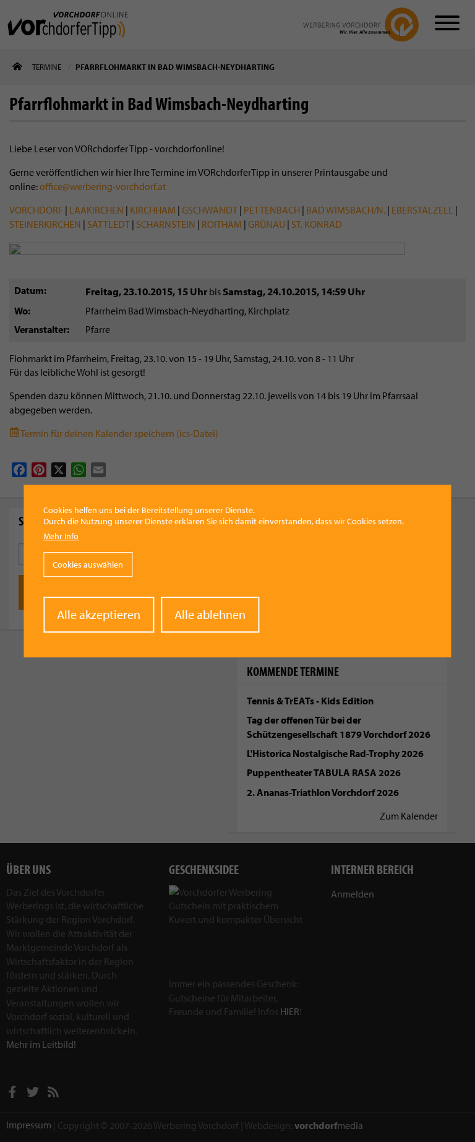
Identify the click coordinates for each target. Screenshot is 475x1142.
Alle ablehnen (210, 614)
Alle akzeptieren (98, 614)
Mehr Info (61, 536)
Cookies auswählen (88, 564)
